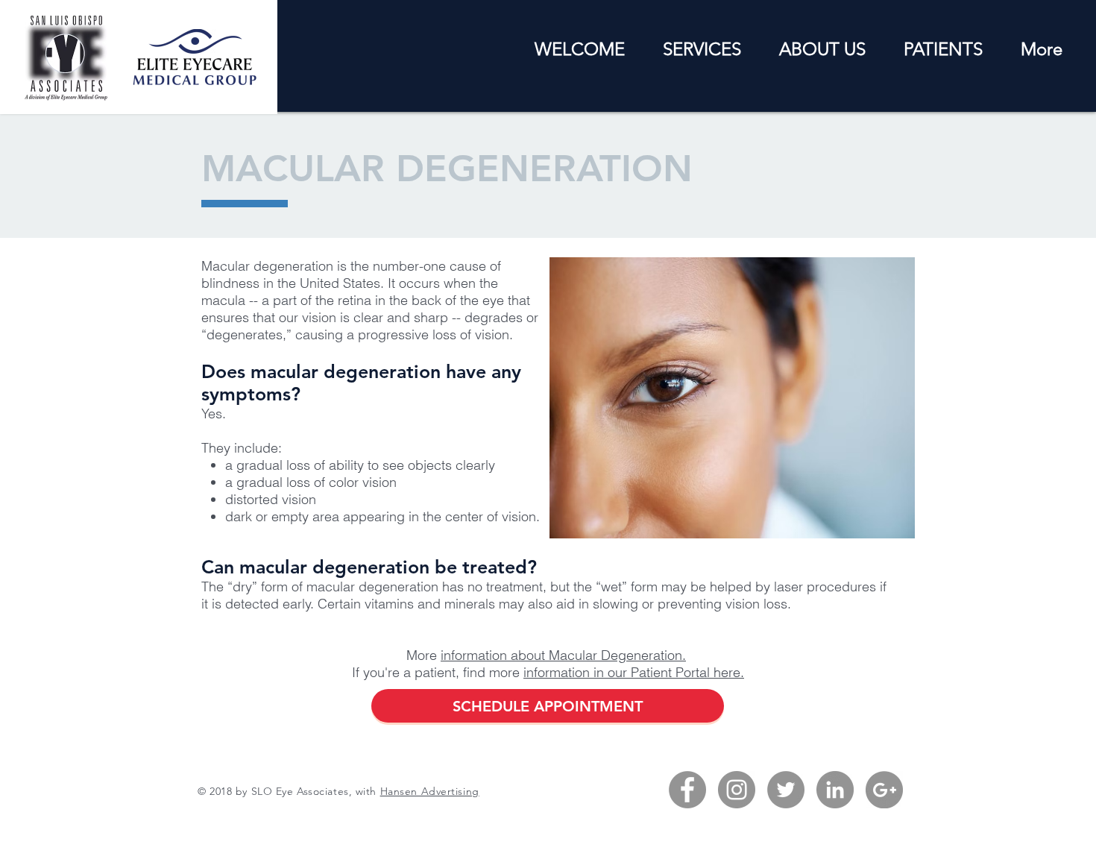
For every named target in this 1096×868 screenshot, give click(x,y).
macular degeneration (372, 586)
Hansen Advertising (429, 791)
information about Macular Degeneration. (563, 655)
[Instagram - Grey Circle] (736, 789)
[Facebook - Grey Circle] (687, 789)
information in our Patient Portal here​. (633, 672)
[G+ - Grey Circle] (884, 789)
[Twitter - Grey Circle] (785, 789)
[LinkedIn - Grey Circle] (835, 789)
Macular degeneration (267, 265)
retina (354, 300)
